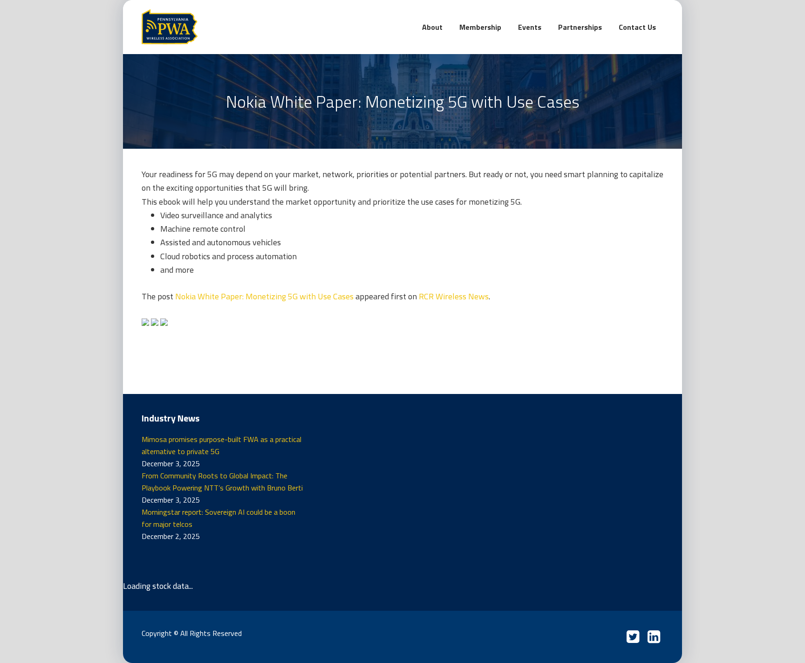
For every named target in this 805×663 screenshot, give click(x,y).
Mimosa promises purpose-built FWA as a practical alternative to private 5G (221, 445)
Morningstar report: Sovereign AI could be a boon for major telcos (218, 518)
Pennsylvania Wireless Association (211, 26)
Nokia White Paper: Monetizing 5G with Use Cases (264, 296)
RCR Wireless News (454, 296)
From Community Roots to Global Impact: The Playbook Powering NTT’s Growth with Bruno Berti (222, 481)
